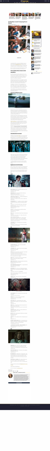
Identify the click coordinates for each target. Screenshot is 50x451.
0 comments (29, 24)
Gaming (31, 2)
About (33, 2)
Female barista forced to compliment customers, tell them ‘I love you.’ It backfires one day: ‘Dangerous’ (18, 17)
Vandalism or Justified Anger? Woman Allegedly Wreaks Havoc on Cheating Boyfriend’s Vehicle (38, 65)
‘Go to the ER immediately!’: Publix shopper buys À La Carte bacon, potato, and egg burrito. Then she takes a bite (37, 62)
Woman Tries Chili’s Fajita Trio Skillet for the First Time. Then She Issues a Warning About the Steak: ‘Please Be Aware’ (31, 17)
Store (35, 2)
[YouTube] (8, 1)
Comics (26, 2)
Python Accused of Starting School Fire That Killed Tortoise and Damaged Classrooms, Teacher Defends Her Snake (37, 37)
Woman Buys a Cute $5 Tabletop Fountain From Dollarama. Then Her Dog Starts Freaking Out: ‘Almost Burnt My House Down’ (38, 17)
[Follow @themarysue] (3, 1)
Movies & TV (17, 2)
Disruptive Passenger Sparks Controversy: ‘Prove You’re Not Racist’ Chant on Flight (37, 68)
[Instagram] (5, 1)
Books (19, 2)
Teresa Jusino (10, 24)
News (14, 2)
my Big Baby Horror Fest (18, 64)
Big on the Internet (23, 2)
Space (28, 2)
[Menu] (1, 1)
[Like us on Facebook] (4, 1)
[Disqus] (19, 393)
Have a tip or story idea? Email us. (37, 72)
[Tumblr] (7, 1)
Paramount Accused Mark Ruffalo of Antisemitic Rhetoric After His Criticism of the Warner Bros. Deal (38, 54)
